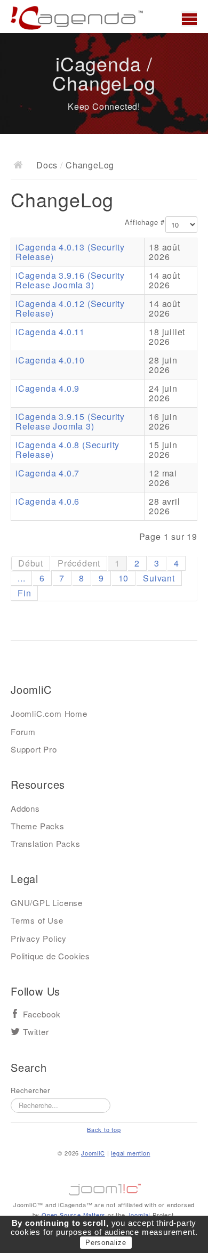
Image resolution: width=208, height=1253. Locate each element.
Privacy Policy (39, 938)
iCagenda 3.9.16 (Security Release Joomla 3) (70, 280)
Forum (23, 731)
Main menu (189, 19)
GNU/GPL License (47, 902)
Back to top (104, 1129)
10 (123, 578)
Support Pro (34, 749)
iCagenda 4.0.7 (47, 473)
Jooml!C (104, 1187)
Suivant (159, 578)
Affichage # (145, 222)
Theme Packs (38, 825)
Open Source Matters (74, 1214)
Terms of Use (37, 920)
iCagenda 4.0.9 (47, 388)
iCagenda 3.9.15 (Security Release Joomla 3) (70, 421)
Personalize (105, 1243)
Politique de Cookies (50, 955)
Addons (25, 808)
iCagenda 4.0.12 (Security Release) (70, 308)
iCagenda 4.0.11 (50, 332)
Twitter (36, 1032)
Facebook (41, 1014)
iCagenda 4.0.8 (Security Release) (67, 449)
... (21, 578)
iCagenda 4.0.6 (47, 501)
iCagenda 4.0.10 (50, 360)
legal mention (130, 1153)
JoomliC (93, 1153)
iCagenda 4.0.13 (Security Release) (70, 252)
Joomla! (139, 1214)
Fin (24, 593)
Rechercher (30, 1090)
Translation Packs (46, 843)
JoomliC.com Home (49, 713)
